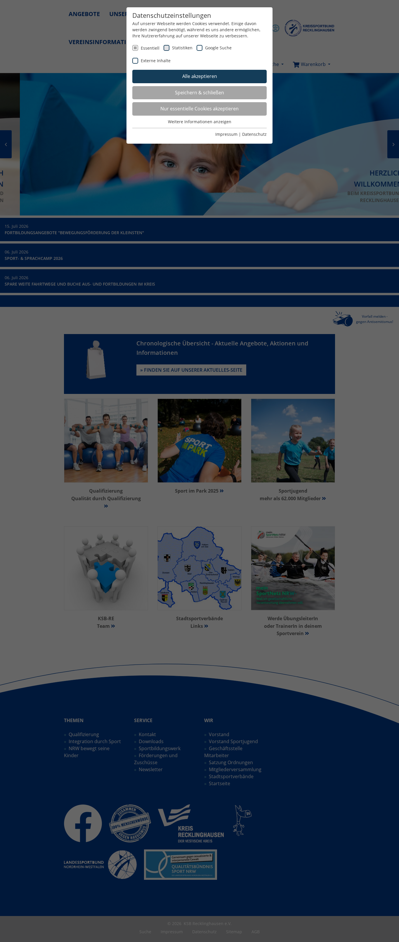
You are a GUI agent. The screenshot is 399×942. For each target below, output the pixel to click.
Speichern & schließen (199, 92)
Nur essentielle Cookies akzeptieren (199, 108)
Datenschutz (254, 134)
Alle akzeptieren (199, 76)
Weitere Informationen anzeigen (199, 121)
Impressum (226, 134)
